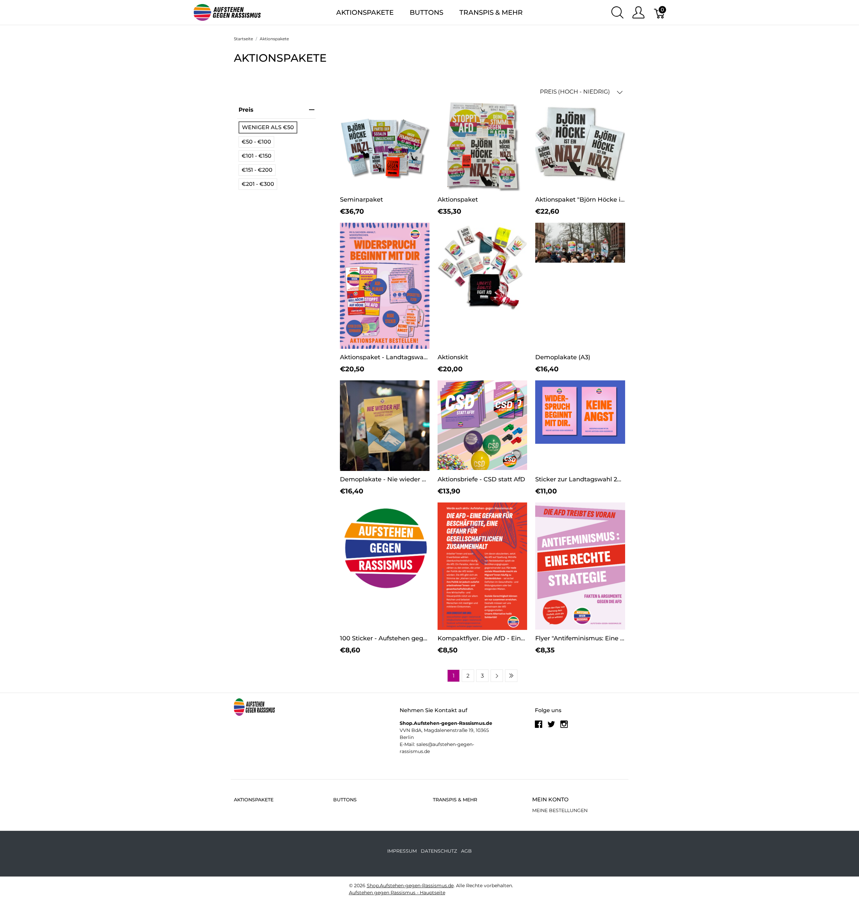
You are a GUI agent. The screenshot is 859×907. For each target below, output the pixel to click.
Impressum (402, 851)
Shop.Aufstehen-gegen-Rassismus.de (410, 886)
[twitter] (551, 726)
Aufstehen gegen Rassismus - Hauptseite (397, 893)
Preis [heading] (246, 109)
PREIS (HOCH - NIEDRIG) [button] (575, 91)
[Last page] (511, 676)
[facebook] (538, 726)
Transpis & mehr (491, 12)
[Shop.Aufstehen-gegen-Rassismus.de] (227, 12)
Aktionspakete (365, 12)
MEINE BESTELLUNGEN (560, 810)
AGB (466, 851)
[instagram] (564, 726)
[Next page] (497, 676)
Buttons (426, 12)
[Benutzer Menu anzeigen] (638, 12)
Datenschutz (439, 851)
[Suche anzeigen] (617, 12)
